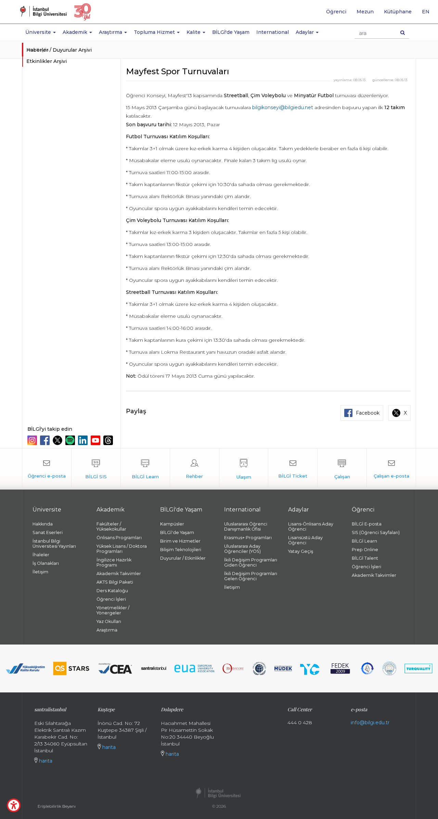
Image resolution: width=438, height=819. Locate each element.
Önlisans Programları (119, 537)
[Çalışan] (342, 469)
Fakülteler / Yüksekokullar (111, 526)
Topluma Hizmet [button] (155, 32)
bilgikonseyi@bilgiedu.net (282, 107)
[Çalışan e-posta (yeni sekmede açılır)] (391, 469)
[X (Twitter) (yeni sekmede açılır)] (58, 440)
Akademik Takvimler (118, 573)
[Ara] (402, 32)
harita (45, 761)
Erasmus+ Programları (248, 537)
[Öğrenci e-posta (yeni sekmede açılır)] (46, 469)
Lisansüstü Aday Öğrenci (305, 540)
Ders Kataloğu (112, 590)
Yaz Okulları (108, 621)
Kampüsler (172, 523)
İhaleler (41, 554)
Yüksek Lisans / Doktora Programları (121, 549)
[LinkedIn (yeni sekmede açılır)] (83, 440)
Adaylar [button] (305, 32)
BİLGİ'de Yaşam (230, 32)
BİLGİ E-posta (367, 523)
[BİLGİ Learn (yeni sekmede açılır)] (145, 469)
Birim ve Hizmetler (180, 541)
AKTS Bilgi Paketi (114, 582)
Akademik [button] (76, 32)
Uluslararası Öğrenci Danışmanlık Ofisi (245, 526)
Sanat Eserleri (48, 532)
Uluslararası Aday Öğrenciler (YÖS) (242, 549)
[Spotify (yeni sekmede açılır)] (71, 440)
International (272, 32)
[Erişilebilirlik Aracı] (14, 805)
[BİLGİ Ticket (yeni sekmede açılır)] (292, 469)
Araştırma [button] (111, 32)
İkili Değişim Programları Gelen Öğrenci (250, 576)
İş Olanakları (46, 563)
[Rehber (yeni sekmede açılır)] (194, 469)
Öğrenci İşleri (111, 599)
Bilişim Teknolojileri (180, 549)
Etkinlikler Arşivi (46, 61)
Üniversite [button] (38, 32)
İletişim (40, 571)
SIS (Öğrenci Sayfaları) (376, 532)
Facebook (367, 413)
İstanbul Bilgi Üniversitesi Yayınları (54, 543)
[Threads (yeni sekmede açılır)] (109, 440)
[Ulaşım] (243, 469)
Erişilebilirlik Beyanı (57, 806)
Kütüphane (398, 12)
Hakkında (43, 523)
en (428, 14)
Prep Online (365, 549)
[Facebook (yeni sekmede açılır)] (45, 440)
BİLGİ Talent (365, 558)
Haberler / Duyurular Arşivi (59, 50)
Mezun (365, 12)
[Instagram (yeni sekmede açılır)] (33, 440)
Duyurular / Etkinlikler (183, 558)
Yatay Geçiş (300, 551)
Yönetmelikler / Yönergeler (112, 610)
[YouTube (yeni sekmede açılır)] (96, 440)
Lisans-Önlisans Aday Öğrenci (310, 526)
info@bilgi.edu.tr (370, 722)
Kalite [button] (194, 32)
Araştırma (106, 630)
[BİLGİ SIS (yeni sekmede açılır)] (96, 469)
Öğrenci (336, 12)
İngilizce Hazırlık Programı (113, 562)
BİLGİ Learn (364, 541)
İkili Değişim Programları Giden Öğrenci (250, 562)
